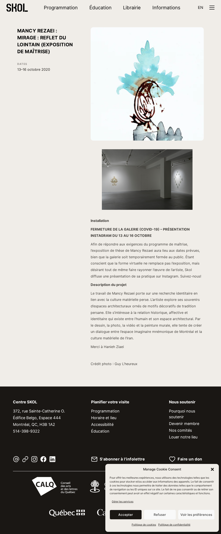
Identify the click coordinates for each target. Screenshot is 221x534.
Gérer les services (122, 501)
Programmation (61, 7)
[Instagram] (34, 459)
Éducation (100, 7)
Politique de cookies (144, 524)
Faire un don (190, 459)
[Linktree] (25, 459)
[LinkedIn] (52, 459)
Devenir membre (184, 423)
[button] (212, 469)
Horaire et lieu (103, 417)
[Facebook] (43, 459)
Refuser (160, 515)
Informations (166, 7)
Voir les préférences (196, 515)
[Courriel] (16, 459)
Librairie (132, 7)
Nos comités (180, 430)
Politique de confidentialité (174, 524)
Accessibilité (102, 424)
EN (200, 7)
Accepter (125, 515)
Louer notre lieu (183, 437)
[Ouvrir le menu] (212, 8)
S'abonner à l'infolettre (122, 459)
